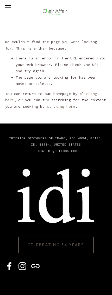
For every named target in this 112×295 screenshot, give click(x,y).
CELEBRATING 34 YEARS (56, 245)
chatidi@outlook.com (57, 151)
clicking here (61, 106)
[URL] (35, 266)
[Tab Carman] (9, 266)
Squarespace (66, 282)
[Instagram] (22, 266)
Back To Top (56, 132)
